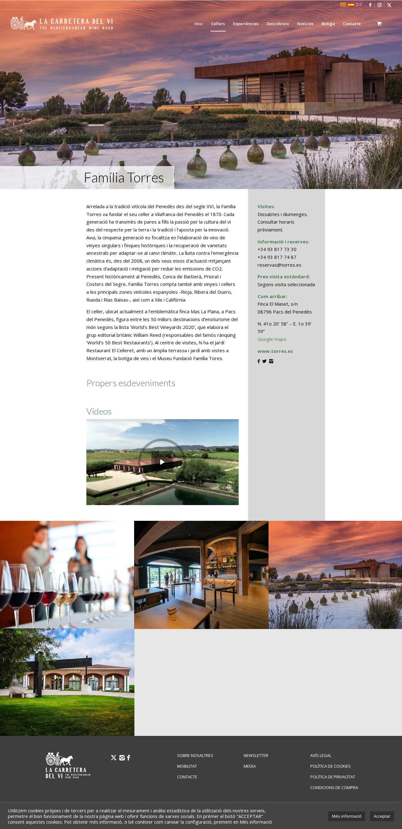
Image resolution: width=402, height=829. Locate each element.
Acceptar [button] (382, 816)
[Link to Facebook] (370, 4)
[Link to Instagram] (379, 4)
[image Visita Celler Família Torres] (67, 682)
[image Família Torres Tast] (67, 574)
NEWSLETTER (256, 755)
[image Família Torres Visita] (201, 574)
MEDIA (250, 766)
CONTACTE (187, 777)
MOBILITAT (187, 766)
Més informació (346, 816)
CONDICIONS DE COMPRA (334, 787)
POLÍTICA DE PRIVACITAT (332, 777)
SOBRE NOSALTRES (195, 755)
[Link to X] (389, 4)
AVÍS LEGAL (320, 755)
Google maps (272, 339)
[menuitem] (198, 23)
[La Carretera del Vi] (61, 23)
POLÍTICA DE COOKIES (330, 766)
